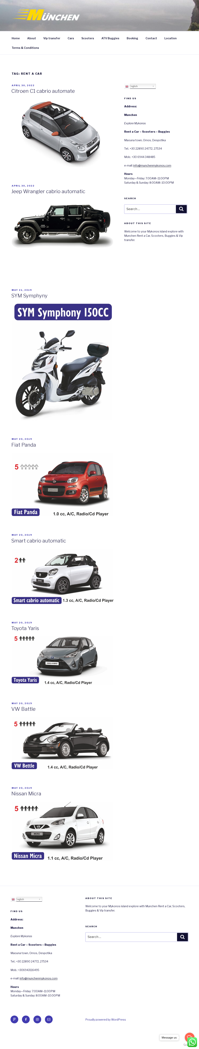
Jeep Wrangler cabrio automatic (48, 191)
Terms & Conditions (25, 47)
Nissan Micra (26, 793)
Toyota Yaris (25, 628)
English (133, 86)
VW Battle (23, 709)
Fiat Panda (23, 445)
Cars (71, 38)
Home (16, 38)
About (31, 38)
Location (170, 38)
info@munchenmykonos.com (152, 165)
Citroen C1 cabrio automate (43, 91)
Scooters (87, 38)
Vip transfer (51, 38)
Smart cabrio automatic (38, 541)
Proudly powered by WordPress (105, 1019)
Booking (132, 38)
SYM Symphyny (29, 296)
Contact (151, 38)
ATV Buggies (110, 38)
